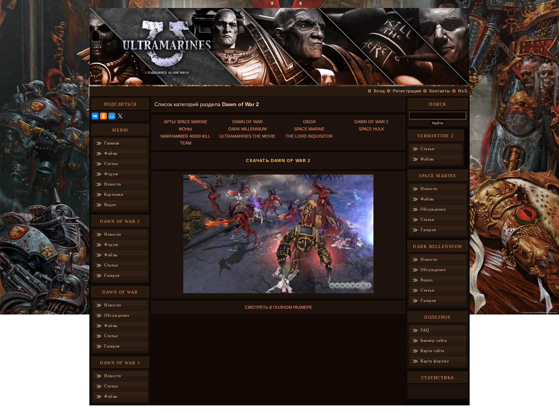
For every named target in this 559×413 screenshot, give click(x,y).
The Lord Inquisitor (309, 136)
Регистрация (407, 91)
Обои (309, 121)
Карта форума (435, 361)
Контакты (439, 91)
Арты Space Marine (185, 121)
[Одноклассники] (103, 116)
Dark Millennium (248, 129)
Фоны (185, 129)
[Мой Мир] (111, 116)
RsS (462, 91)
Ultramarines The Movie (247, 136)
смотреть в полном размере (278, 307)
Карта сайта (433, 350)
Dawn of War (247, 121)
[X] (120, 116)
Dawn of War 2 (371, 121)
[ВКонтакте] (95, 116)
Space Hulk (371, 129)
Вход (379, 91)
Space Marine (309, 129)
